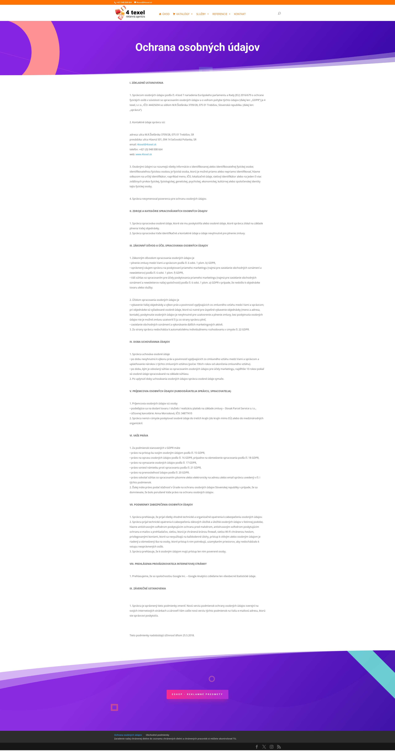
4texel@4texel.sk (146, 144)
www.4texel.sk (144, 154)
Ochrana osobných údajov (128, 734)
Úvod (166, 14)
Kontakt (240, 14)
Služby (201, 14)
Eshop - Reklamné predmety (197, 694)
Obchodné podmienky (157, 734)
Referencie (219, 14)
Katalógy (182, 14)
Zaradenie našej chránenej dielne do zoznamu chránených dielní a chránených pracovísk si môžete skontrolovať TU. (175, 738)
